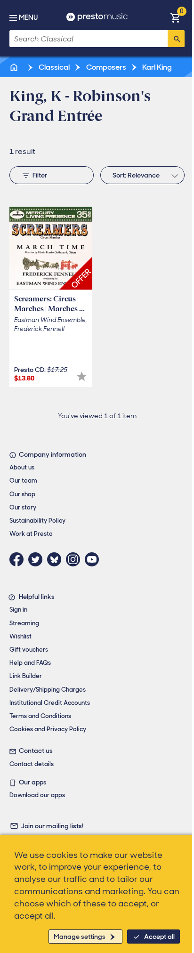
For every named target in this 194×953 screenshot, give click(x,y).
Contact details (31, 764)
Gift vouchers (28, 650)
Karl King (156, 67)
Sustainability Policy (37, 521)
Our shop (22, 494)
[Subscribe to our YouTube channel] (94, 559)
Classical (53, 67)
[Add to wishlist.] (82, 376)
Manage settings (79, 936)
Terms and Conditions (40, 716)
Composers (105, 67)
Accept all (159, 936)
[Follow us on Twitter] (37, 559)
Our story (22, 507)
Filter (39, 175)
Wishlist (20, 636)
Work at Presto (31, 534)
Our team (23, 480)
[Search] (176, 38)
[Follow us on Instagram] (75, 559)
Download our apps (37, 795)
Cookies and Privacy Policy (47, 729)
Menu (28, 17)
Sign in (18, 610)
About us (21, 467)
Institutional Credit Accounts (49, 703)
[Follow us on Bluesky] (56, 559)
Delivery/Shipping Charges (47, 690)
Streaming (24, 623)
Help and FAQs (30, 663)
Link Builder (25, 676)
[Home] (14, 67)
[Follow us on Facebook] (18, 559)
